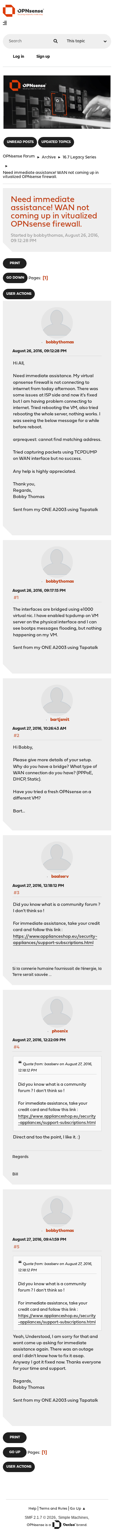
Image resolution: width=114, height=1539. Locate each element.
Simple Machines (73, 1517)
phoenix (60, 1031)
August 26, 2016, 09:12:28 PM (39, 351)
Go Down (15, 278)
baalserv (60, 876)
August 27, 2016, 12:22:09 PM (39, 1040)
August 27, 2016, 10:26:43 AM (39, 729)
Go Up (14, 1452)
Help (32, 1509)
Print (15, 263)
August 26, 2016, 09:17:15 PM (39, 591)
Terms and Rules (53, 1509)
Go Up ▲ (78, 1509)
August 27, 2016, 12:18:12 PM (38, 886)
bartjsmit (59, 719)
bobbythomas (60, 342)
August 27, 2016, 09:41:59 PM (39, 1240)
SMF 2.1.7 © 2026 (40, 1517)
